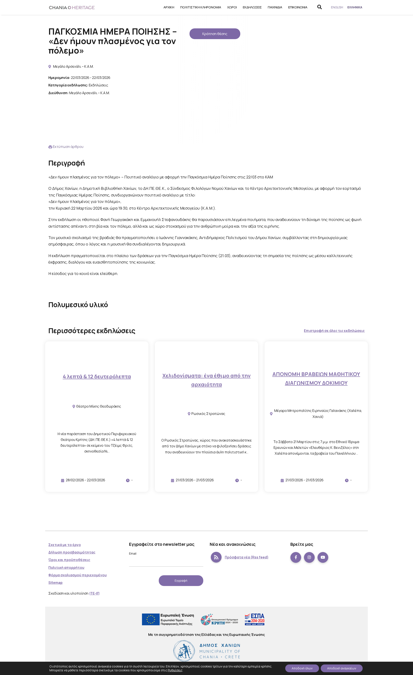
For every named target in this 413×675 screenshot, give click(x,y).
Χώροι (232, 7)
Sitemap (55, 582)
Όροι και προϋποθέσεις (69, 559)
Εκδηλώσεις (252, 7)
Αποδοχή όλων (302, 668)
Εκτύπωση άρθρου (68, 146)
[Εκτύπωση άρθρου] (50, 146)
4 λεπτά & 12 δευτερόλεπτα (97, 376)
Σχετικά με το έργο (64, 544)
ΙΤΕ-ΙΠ (94, 593)
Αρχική (168, 7)
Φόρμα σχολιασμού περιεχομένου (77, 575)
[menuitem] (337, 7)
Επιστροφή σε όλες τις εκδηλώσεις (334, 330)
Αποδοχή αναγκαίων (341, 668)
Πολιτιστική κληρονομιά (200, 7)
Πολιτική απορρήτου (66, 567)
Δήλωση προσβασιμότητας (71, 552)
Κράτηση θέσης (214, 33)
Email (132, 553)
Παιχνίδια (275, 7)
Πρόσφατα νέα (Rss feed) (246, 557)
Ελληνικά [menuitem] (354, 7)
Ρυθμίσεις (175, 670)
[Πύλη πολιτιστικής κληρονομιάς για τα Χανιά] (72, 7)
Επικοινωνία (297, 7)
